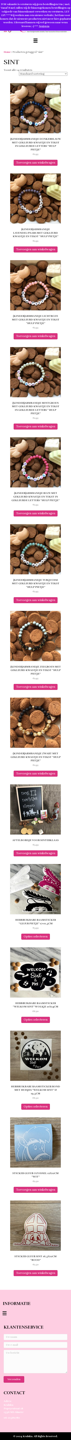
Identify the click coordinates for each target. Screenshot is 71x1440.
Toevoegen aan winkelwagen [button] (35, 162)
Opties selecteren (36, 936)
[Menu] (35, 40)
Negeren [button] (44, 26)
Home (7, 52)
